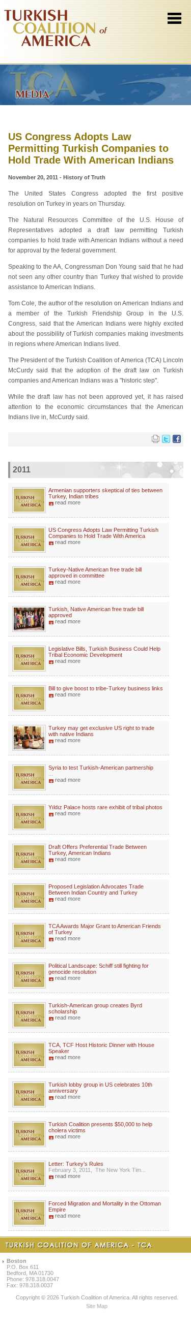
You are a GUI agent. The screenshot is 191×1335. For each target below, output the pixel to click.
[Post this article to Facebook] (177, 441)
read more (67, 502)
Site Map (96, 1306)
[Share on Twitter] (166, 441)
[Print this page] (155, 441)
